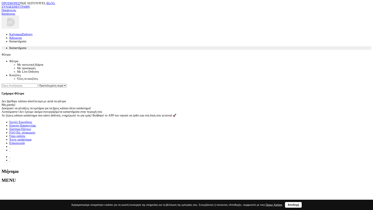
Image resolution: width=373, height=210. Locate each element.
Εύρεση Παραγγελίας (22, 125)
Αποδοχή (293, 204)
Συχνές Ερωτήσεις (20, 122)
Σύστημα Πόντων (20, 129)
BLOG (50, 3)
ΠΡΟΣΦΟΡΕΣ (11, 3)
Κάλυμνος (15, 37)
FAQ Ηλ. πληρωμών (22, 132)
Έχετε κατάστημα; (20, 139)
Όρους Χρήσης (274, 204)
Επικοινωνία (17, 143)
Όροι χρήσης (17, 136)
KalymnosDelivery (21, 34)
